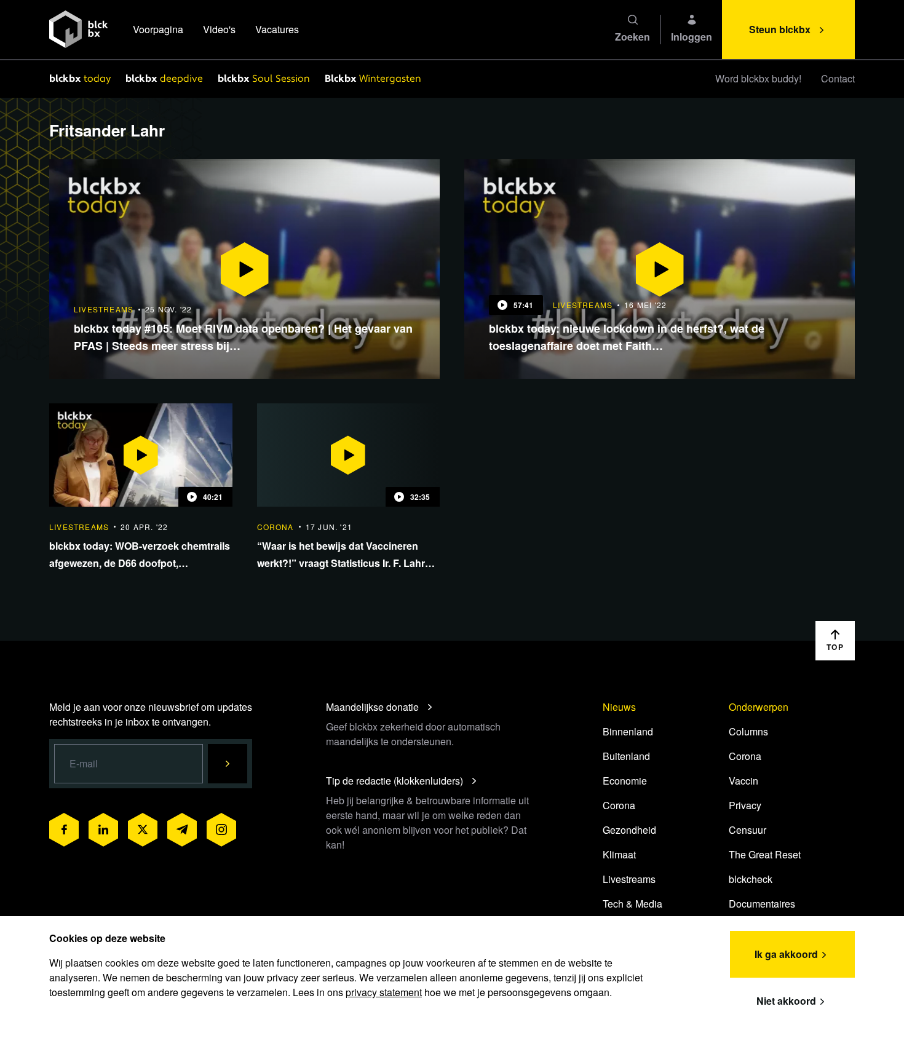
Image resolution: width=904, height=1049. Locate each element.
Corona (619, 805)
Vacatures (277, 29)
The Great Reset (765, 854)
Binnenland (628, 731)
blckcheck (750, 879)
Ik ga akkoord (786, 954)
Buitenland (626, 756)
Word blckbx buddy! (758, 78)
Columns (748, 731)
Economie (625, 781)
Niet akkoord (786, 1001)
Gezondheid (629, 830)
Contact (838, 78)
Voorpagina (158, 29)
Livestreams (629, 879)
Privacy (745, 805)
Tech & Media (632, 904)
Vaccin (743, 781)
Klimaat (619, 854)
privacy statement (384, 992)
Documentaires (762, 904)
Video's (219, 29)
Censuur (747, 830)
